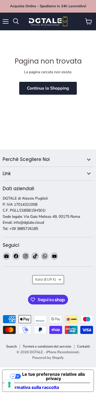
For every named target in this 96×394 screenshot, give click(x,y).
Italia (45, 279)
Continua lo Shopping (48, 88)
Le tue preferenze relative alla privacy (53, 376)
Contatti (83, 346)
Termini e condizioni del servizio (47, 346)
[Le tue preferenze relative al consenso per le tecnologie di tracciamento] (9, 385)
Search (11, 346)
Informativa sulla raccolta (33, 387)
